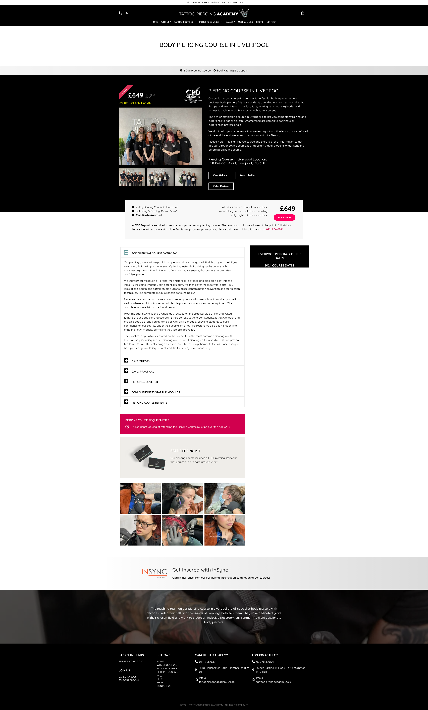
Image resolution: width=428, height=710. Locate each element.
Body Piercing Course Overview (154, 253)
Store (259, 22)
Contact (272, 22)
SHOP (160, 682)
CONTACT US (164, 685)
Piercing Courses (209, 22)
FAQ (159, 675)
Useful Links (245, 22)
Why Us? (166, 22)
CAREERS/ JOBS (128, 676)
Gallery (230, 22)
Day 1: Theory (141, 361)
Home (155, 22)
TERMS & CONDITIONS (131, 661)
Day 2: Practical (143, 371)
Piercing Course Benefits (149, 402)
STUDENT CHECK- (128, 680)
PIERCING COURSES (167, 671)
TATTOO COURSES (167, 668)
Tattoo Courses (183, 22)
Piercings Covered (145, 382)
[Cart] (303, 13)
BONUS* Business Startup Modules (156, 392)
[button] (182, 252)
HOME (160, 661)
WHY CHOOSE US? (167, 664)
